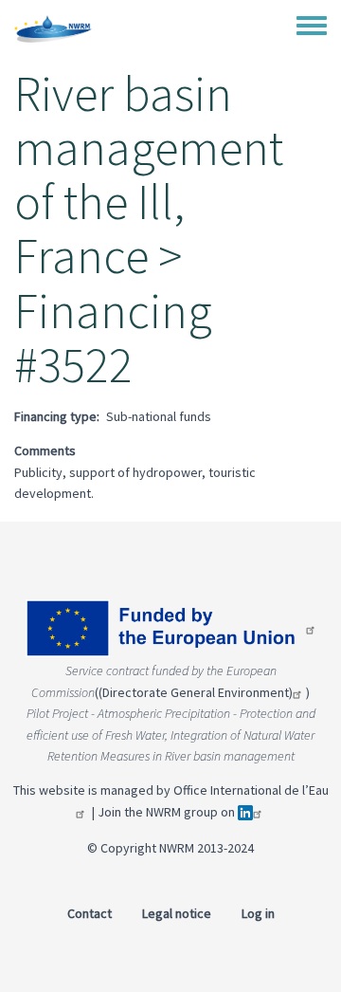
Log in (258, 913)
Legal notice (176, 913)
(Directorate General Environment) (196, 692)
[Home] (53, 28)
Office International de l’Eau (251, 790)
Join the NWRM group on (168, 811)
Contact (89, 913)
